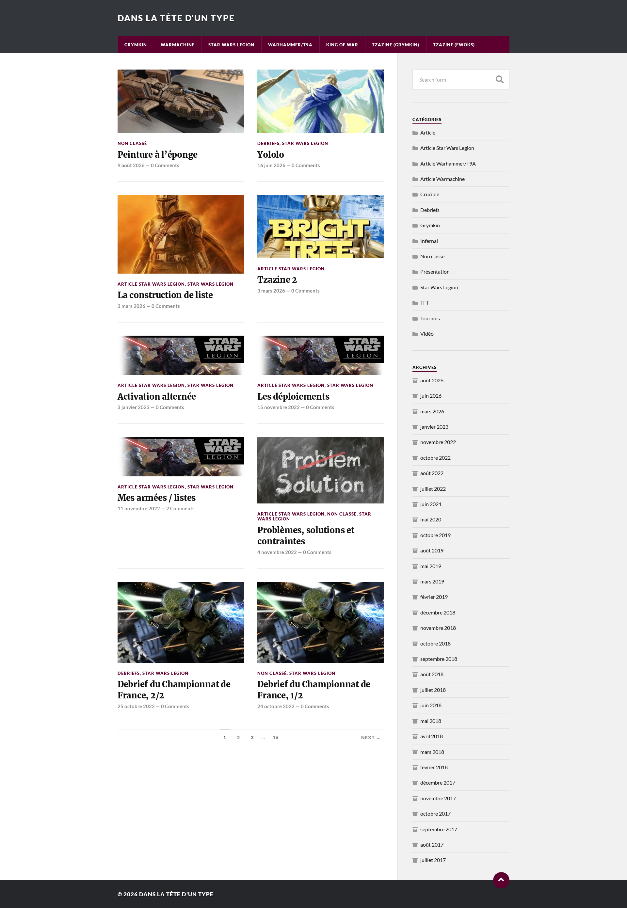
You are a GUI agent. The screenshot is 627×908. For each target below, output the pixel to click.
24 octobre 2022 (276, 706)
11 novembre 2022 (139, 508)
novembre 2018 (438, 628)
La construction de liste (165, 295)
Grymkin (135, 44)
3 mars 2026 (131, 306)
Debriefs (268, 143)
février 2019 (434, 597)
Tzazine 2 (277, 280)
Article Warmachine (442, 179)
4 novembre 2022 (277, 552)
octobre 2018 (435, 643)
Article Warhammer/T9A (448, 163)
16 (276, 737)
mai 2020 (430, 519)
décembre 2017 (437, 782)
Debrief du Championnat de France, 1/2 (313, 690)
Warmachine (178, 44)
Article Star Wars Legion (151, 284)
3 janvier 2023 (134, 407)
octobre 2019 (435, 535)
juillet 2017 (433, 860)
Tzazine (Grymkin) (395, 44)
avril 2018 (431, 736)
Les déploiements (293, 396)
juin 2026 (431, 395)
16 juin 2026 (271, 165)
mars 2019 (432, 581)
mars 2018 (432, 752)
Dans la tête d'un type (176, 18)
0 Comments (165, 165)
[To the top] (501, 880)
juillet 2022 (433, 489)
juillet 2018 (433, 690)
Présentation (435, 271)
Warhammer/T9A (290, 44)
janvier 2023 (434, 426)
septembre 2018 (438, 659)
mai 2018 (430, 721)
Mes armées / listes (157, 498)
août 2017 (431, 844)
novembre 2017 (438, 798)
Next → (371, 737)
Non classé (132, 143)
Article (427, 132)
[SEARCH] (499, 79)
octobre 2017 (435, 813)
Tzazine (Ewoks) (454, 44)
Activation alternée (157, 396)
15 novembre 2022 (278, 407)
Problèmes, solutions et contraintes (305, 536)
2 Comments (180, 508)
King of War (342, 44)
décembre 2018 (437, 612)
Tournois (430, 318)
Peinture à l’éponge (158, 155)
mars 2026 (432, 411)
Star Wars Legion (231, 44)
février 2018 (434, 767)
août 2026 (431, 380)
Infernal (429, 241)
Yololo (270, 155)
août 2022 (431, 473)
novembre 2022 (438, 442)
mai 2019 (430, 566)
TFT (424, 302)
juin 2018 (431, 705)
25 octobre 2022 (136, 706)
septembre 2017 (438, 829)
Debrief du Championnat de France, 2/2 (174, 690)
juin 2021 (431, 504)
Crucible (429, 194)
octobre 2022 (435, 457)
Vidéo (427, 333)
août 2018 (431, 674)
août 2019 (431, 550)
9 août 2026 (131, 165)
